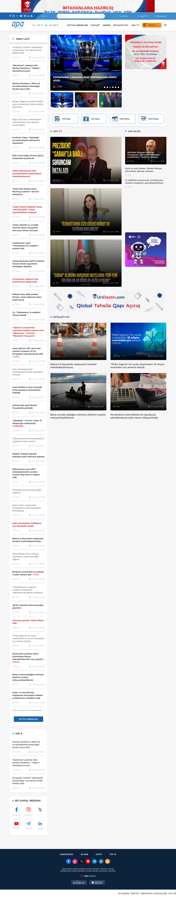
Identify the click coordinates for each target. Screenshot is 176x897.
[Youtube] (21, 16)
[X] (17, 16)
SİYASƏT (95, 25)
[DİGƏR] (163, 25)
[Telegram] (25, 16)
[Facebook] (10, 16)
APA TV (135, 25)
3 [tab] (110, 87)
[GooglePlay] (79, 882)
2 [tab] (107, 87)
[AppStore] (97, 882)
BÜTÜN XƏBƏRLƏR (77, 25)
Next (118, 62)
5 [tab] (115, 87)
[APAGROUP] (88, 876)
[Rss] (32, 16)
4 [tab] (113, 87)
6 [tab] (118, 87)
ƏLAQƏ (84, 854)
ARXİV (99, 854)
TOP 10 (112, 854)
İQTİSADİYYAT (120, 25)
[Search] (101, 16)
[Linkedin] (28, 16)
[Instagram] (13, 16)
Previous (54, 62)
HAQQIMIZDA (66, 854)
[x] (81, 861)
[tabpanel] (86, 63)
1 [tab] (104, 87)
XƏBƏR (106, 25)
